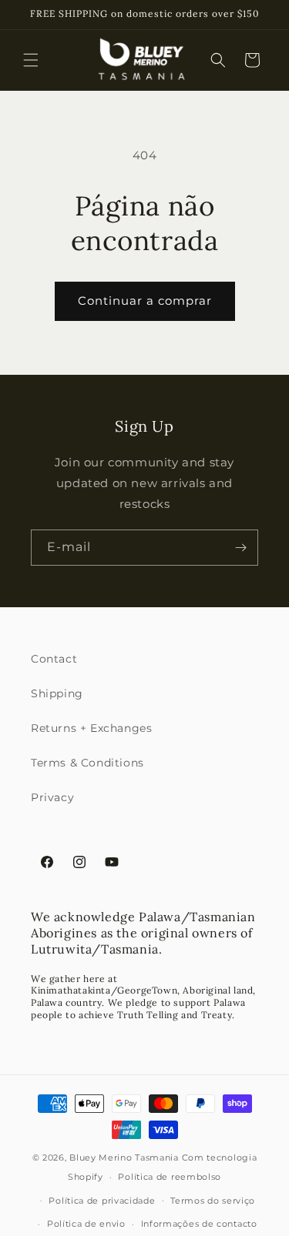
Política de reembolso (169, 1176)
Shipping (57, 693)
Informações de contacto (199, 1223)
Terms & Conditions (87, 763)
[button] (31, 60)
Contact (54, 659)
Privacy (52, 797)
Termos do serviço (212, 1200)
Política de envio (86, 1223)
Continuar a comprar (145, 300)
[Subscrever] (240, 547)
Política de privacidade (102, 1200)
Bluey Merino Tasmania (124, 1157)
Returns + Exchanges (91, 728)
